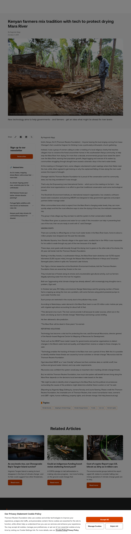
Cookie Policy (61, 530)
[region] (65, 522)
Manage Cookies (95, 526)
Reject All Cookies (114, 526)
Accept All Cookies (104, 519)
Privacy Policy (73, 530)
